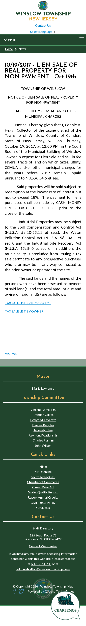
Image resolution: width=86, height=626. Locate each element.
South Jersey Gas (43, 477)
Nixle (43, 466)
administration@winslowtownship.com (43, 569)
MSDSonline (43, 472)
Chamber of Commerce (43, 482)
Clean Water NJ (43, 487)
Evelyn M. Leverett (43, 420)
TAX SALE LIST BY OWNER (24, 311)
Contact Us (43, 25)
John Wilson (43, 445)
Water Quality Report (43, 492)
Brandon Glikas (43, 414)
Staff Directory (43, 528)
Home (9, 49)
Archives (11, 353)
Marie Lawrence (43, 388)
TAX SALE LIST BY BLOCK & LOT (28, 303)
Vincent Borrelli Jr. (43, 409)
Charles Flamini (43, 440)
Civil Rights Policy (43, 502)
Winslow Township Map (56, 586)
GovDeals (43, 507)
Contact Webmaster (43, 546)
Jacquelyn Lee (43, 430)
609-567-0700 (41, 564)
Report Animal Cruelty (43, 497)
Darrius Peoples (43, 425)
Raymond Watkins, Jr (43, 435)
